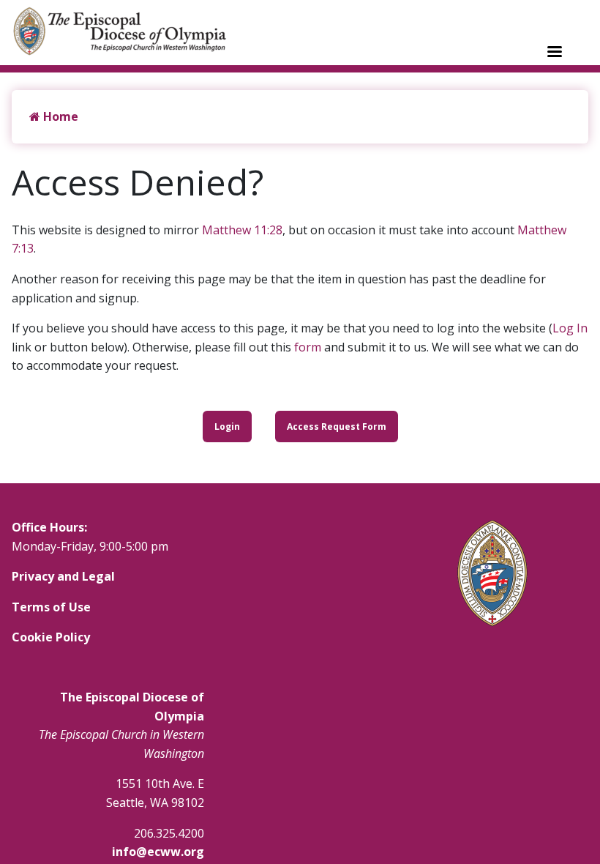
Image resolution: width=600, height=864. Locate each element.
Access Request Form (336, 426)
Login (227, 426)
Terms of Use (51, 607)
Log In (570, 328)
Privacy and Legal (63, 576)
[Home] (127, 31)
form (307, 347)
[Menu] (554, 53)
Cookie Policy (51, 637)
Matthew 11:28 (242, 230)
